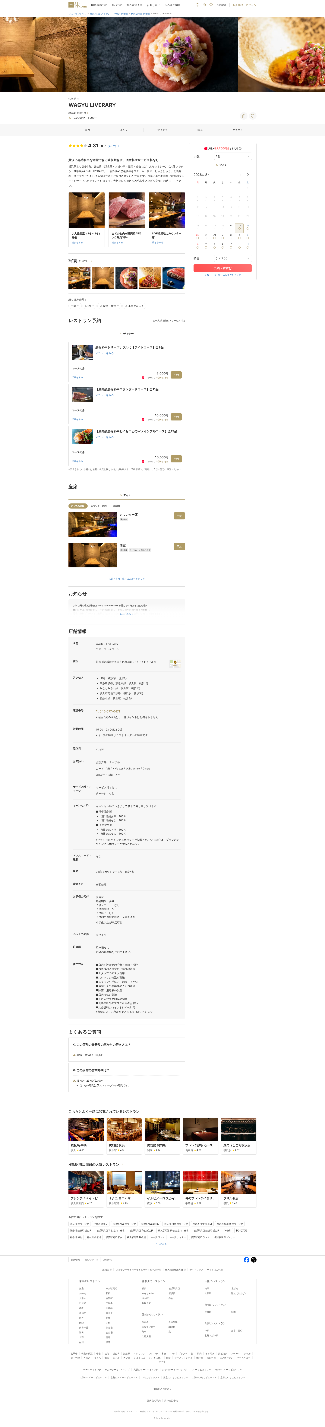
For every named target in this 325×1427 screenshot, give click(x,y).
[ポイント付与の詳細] (240, 148)
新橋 (108, 1317)
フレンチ (153, 1353)
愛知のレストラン (152, 1314)
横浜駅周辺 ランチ (200, 1237)
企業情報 (75, 1259)
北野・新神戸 (211, 1335)
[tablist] (126, 334)
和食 (164, 1353)
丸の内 (82, 1293)
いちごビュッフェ (150, 1377)
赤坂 (81, 1308)
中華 (172, 1353)
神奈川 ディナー (178, 1237)
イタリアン (139, 1353)
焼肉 (199, 1353)
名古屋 (145, 1321)
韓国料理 (211, 1357)
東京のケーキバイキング (117, 1369)
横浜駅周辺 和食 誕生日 (141, 1230)
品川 (81, 1342)
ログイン (251, 5)
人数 (197, 156)
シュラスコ (139, 1357)
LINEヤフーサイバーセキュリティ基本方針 (137, 1269)
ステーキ (235, 1353)
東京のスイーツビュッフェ (228, 1369)
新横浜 (172, 1293)
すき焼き (209, 1353)
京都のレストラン (215, 1304)
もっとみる (161, 1243)
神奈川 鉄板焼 (94, 1237)
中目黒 (109, 1303)
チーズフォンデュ (184, 1357)
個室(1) (116, 506)
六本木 (82, 1298)
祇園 (233, 1312)
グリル (247, 1353)
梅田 (207, 1288)
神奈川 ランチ (158, 1237)
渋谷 (81, 1317)
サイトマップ (196, 1269)
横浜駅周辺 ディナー (224, 1237)
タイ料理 (75, 1357)
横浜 (144, 1288)
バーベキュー (244, 1357)
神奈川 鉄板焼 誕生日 (81, 1230)
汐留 (108, 1322)
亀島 (144, 1331)
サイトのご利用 (215, 1269)
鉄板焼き (222, 1353)
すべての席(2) (78, 506)
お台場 (109, 1332)
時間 (197, 258)
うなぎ (87, 1357)
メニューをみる (104, 353)
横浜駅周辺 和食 (114, 1237)
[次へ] (318, 54)
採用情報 (107, 1259)
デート (162, 1361)
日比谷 (82, 1303)
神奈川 (227, 1230)
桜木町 (145, 1298)
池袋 (81, 1322)
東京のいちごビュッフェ (175, 1377)
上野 (81, 1337)
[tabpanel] (126, 406)
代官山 (109, 1327)
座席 (87, 130)
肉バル (116, 1357)
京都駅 (208, 1312)
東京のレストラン (89, 1281)
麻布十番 (83, 1327)
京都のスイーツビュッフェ (124, 1377)
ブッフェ (182, 1353)
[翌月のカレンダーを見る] (248, 174)
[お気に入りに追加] (253, 116)
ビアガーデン (226, 1357)
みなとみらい (148, 1293)
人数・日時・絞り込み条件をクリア (127, 578)
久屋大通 (146, 1336)
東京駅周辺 (111, 1288)
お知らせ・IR (91, 1259)
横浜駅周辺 (241, 1230)
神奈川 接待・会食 (79, 1223)
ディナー (224, 164)
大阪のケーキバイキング (146, 1369)
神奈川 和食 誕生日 (202, 1223)
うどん (97, 1357)
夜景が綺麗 (87, 1353)
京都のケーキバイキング (174, 1369)
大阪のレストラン (215, 1281)
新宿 (108, 1293)
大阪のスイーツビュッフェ (93, 1377)
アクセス (162, 130)
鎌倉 (171, 1298)
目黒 (108, 1337)
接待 (107, 1353)
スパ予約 (117, 5)
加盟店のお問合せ (162, 1388)
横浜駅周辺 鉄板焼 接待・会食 (173, 1230)
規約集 (105, 1269)
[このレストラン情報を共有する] (244, 116)
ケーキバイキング (92, 1369)
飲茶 (107, 1357)
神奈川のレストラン (154, 1281)
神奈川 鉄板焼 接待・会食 (230, 1223)
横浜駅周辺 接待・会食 (124, 1223)
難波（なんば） (239, 1293)
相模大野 (146, 1303)
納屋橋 (172, 1326)
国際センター (148, 1326)
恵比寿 (82, 1312)
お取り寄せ (153, 5)
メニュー (125, 130)
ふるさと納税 (172, 5)
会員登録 (237, 5)
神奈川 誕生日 (101, 1223)
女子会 (74, 1353)
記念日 (126, 1353)
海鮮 (168, 1357)
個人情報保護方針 (174, 1269)
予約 (176, 374)
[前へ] (6, 54)
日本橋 (109, 1308)
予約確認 (221, 5)
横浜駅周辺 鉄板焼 (136, 1237)
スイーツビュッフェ (201, 1369)
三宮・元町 (236, 1330)
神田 (81, 1332)
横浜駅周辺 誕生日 (150, 1223)
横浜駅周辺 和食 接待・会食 (110, 1230)
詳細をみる (77, 377)
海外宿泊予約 (134, 5)
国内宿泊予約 (99, 5)
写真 (200, 130)
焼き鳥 (199, 1357)
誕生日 (116, 1353)
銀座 (81, 1288)
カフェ (126, 1357)
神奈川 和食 (76, 1237)
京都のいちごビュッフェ (232, 1377)
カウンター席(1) (99, 506)
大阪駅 (208, 1293)
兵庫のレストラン (215, 1323)
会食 (98, 1353)
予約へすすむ (223, 268)
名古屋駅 (173, 1321)
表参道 (109, 1312)
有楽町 (109, 1298)
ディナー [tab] (128, 333)
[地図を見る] (175, 664)
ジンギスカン (155, 1357)
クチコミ (237, 130)
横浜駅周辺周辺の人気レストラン (93, 1164)
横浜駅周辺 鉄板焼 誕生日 (206, 1230)
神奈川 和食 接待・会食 (176, 1223)
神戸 (207, 1330)
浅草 (108, 1342)
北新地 (234, 1288)
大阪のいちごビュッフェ (204, 1377)
